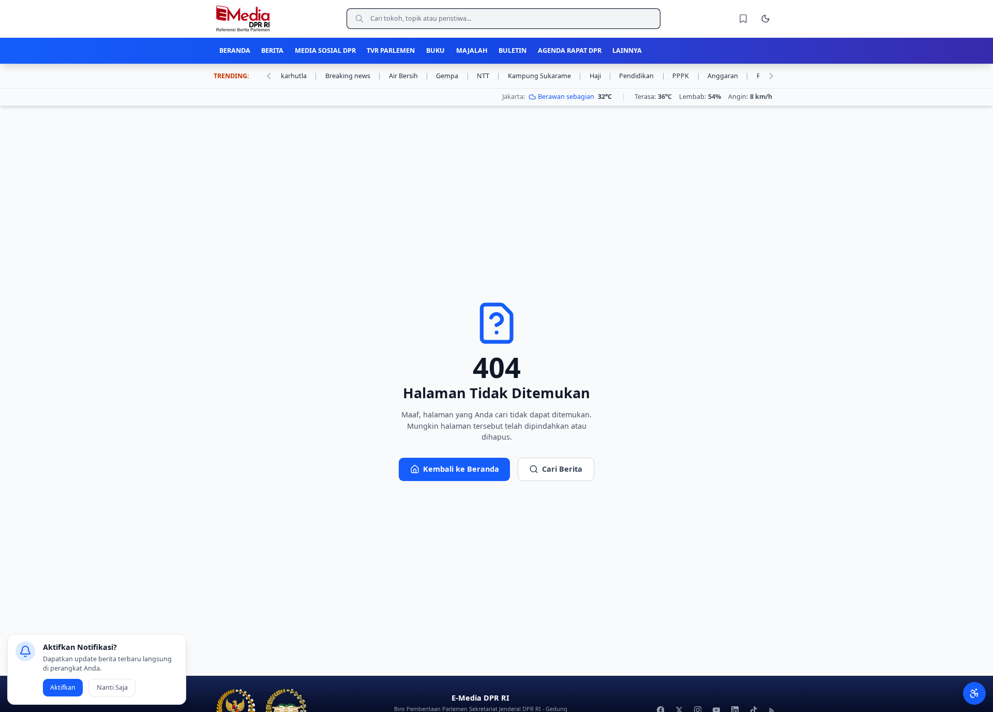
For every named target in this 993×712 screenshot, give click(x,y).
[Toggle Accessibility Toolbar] (974, 693)
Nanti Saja (112, 687)
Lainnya (627, 50)
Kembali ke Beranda (461, 469)
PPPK (686, 75)
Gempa (452, 75)
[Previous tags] (268, 76)
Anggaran (728, 75)
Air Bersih (409, 75)
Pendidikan (642, 75)
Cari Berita (562, 469)
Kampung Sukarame (545, 75)
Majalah (472, 50)
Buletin (512, 50)
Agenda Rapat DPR (569, 50)
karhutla (299, 75)
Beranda (234, 50)
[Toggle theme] (765, 18)
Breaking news (353, 75)
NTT (488, 75)
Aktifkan (63, 687)
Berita (272, 50)
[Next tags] (771, 76)
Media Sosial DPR (325, 50)
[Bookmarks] (743, 18)
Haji (601, 75)
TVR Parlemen (391, 50)
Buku (435, 50)
